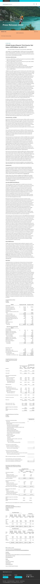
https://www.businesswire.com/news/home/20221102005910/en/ (17, 550)
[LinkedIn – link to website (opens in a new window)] (26, 576)
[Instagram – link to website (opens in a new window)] (30, 576)
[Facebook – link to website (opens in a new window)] (31, 576)
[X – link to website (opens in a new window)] (33, 576)
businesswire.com (17, 549)
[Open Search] (34, 4)
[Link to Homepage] (7, 4)
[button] (36, 31)
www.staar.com (26, 173)
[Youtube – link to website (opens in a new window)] (28, 576)
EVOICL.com (8, 254)
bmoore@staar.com (9, 557)
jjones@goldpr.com (9, 564)
